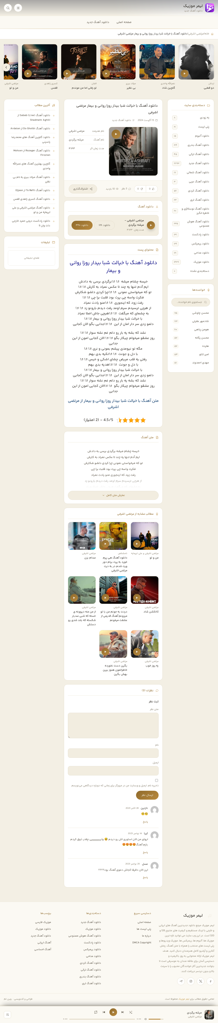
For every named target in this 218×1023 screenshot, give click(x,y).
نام (157, 745)
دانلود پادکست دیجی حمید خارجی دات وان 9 (31, 223)
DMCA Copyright (141, 943)
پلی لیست (203, 127)
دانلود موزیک (201, 262)
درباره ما (146, 936)
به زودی (204, 118)
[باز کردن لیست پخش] (7, 1014)
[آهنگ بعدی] (122, 1012)
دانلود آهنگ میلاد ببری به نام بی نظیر (31, 179)
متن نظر (154, 709)
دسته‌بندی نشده (199, 271)
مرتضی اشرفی (196, 34)
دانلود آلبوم (202, 136)
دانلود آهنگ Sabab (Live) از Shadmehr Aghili (33, 117)
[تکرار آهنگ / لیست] (95, 1012)
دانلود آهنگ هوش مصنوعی (198, 224)
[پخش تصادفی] (130, 1012)
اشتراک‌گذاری (80, 189)
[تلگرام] (181, 981)
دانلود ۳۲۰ (82, 225)
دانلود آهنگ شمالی (198, 172)
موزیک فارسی (43, 922)
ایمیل (156, 763)
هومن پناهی (201, 329)
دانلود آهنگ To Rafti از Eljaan (33, 190)
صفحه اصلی (124, 22)
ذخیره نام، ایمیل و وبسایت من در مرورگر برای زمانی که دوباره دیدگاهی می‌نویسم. (115, 786)
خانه (207, 34)
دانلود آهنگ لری (199, 200)
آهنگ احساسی (42, 949)
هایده (205, 346)
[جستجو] (8, 8)
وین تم (7, 999)
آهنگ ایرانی (44, 943)
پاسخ (145, 822)
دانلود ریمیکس (200, 244)
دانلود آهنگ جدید (98, 22)
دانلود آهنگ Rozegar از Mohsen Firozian (31, 153)
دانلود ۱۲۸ (104, 225)
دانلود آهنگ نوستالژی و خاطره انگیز (195, 211)
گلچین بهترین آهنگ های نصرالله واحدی (31, 166)
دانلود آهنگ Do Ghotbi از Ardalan (30, 128)
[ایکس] (200, 981)
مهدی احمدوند (200, 363)
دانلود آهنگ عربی (199, 182)
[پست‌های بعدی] (6, 67)
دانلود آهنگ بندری (198, 145)
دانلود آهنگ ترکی (199, 154)
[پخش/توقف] (113, 1012)
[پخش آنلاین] (184, 73)
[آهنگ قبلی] (103, 1012)
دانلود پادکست (200, 234)
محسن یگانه (202, 338)
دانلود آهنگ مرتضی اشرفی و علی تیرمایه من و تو (31, 210)
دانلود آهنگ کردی (198, 191)
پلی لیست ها (144, 929)
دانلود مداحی (201, 253)
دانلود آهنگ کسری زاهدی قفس (31, 199)
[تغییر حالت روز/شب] (18, 8)
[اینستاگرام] (191, 981)
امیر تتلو (204, 354)
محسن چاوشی (200, 313)
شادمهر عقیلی (200, 321)
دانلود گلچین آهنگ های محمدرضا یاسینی (30, 139)
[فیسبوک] (210, 981)
